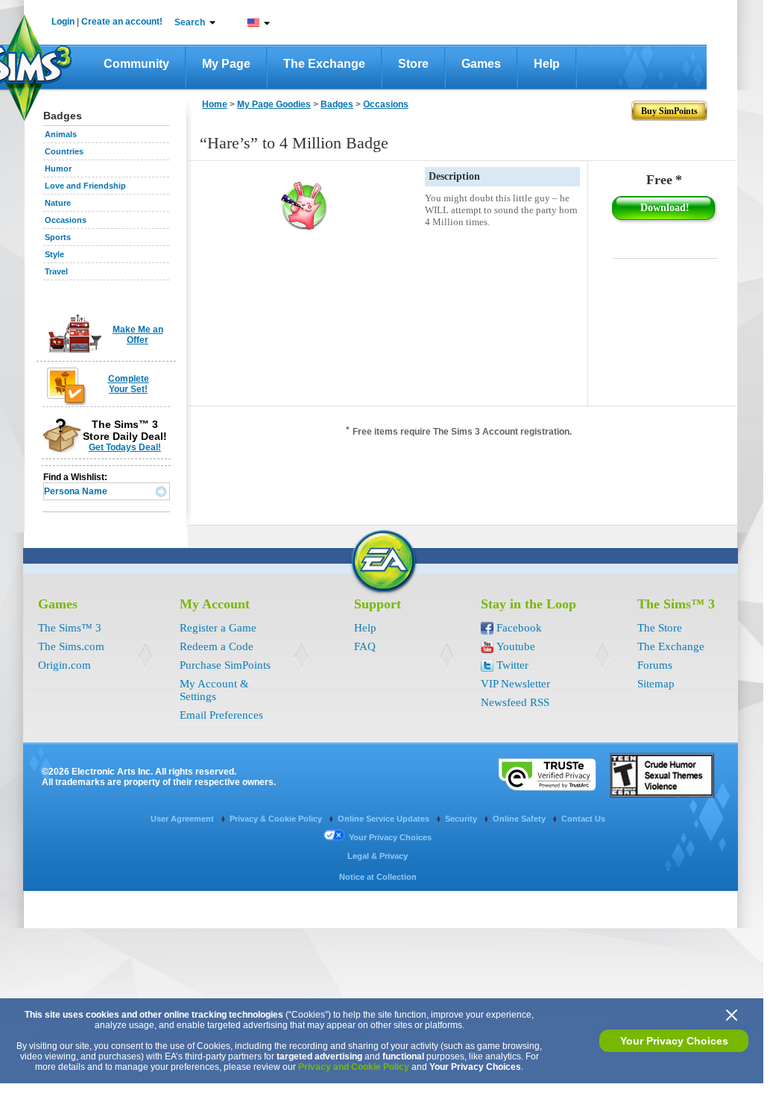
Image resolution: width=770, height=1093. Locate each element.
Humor (58, 168)
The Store (659, 628)
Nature (58, 202)
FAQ (365, 646)
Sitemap (656, 684)
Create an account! (121, 21)
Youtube (515, 646)
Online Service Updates (385, 818)
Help (547, 63)
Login (63, 21)
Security (462, 818)
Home (214, 104)
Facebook (519, 628)
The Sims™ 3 (69, 628)
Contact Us (583, 818)
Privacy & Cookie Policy (277, 818)
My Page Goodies (274, 104)
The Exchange (324, 63)
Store (413, 63)
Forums (654, 665)
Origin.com (64, 665)
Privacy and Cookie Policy (353, 1067)
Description (454, 176)
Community (136, 63)
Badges (337, 104)
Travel (56, 271)
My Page (226, 63)
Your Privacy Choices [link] (390, 837)
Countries (64, 151)
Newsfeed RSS (515, 702)
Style (54, 254)
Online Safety (520, 818)
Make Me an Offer (138, 334)
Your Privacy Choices (674, 1041)
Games (481, 63)
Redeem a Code (216, 646)
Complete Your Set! (128, 384)
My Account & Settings (214, 690)
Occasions (65, 219)
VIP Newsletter (515, 684)
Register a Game (218, 628)
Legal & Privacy (377, 855)
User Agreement (183, 818)
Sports (58, 237)
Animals (61, 134)
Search (189, 22)
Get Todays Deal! (125, 447)
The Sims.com (71, 646)
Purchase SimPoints (225, 665)
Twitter (512, 665)
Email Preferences (221, 715)
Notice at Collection (378, 876)
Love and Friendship (85, 185)
